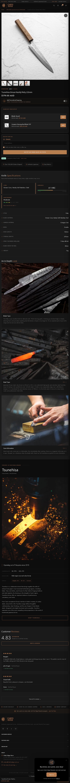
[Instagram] (3, 728)
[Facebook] (7, 728)
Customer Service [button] (6, 734)
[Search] (54, 5)
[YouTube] (15, 728)
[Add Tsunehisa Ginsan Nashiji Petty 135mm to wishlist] (65, 15)
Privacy (32, 772)
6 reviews (14, 89)
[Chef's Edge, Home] (7, 5)
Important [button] (4, 746)
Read (64, 382)
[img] (35, 653)
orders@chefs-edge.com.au (11, 762)
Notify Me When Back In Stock (35, 152)
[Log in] (58, 5)
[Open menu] (66, 5)
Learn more (24, 158)
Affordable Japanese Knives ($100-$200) (15, 9)
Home (2, 9)
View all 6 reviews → (35, 699)
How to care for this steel (9, 205)
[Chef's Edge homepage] (35, 719)
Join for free (52, 711)
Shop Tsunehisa (35, 618)
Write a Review (35, 643)
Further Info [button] (5, 740)
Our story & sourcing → (10, 765)
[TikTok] (11, 728)
